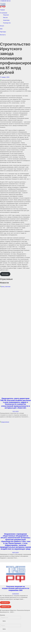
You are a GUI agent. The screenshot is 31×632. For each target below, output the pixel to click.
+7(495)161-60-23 (5, 1)
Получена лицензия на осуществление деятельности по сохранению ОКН (15, 588)
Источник (5, 274)
